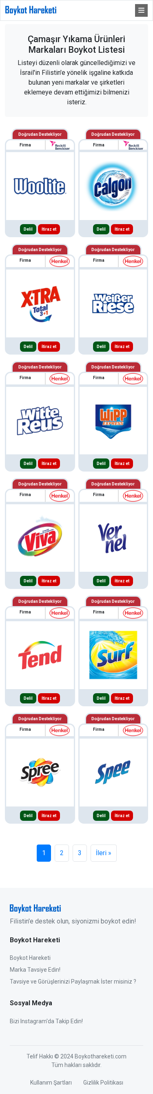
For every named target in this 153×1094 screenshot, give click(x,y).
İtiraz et (49, 229)
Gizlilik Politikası (103, 1082)
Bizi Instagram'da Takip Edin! (46, 1021)
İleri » (103, 853)
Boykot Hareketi (30, 958)
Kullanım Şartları (51, 1082)
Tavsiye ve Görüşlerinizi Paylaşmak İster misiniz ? (73, 981)
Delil (28, 229)
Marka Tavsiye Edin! (35, 969)
